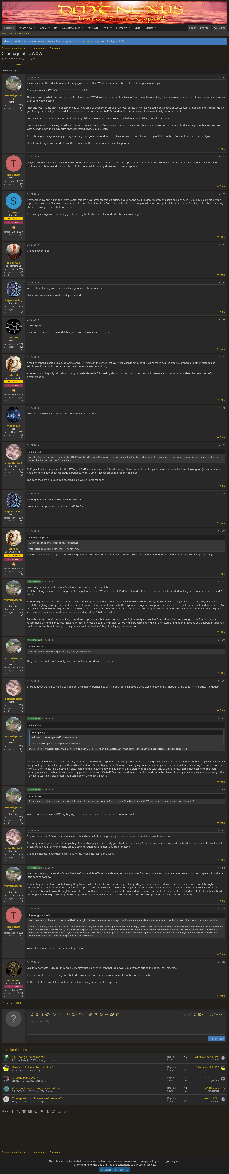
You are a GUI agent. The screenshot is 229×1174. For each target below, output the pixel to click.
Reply (222, 148)
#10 (223, 493)
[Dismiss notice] (224, 41)
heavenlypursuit (12, 58)
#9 (224, 445)
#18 (223, 867)
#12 (223, 581)
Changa (42, 1060)
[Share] (219, 77)
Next (18, 64)
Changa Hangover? (25, 1077)
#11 (223, 531)
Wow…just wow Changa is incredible (36, 1088)
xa (13, 1070)
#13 (223, 640)
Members (121, 27)
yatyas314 (16, 1080)
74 (22, 400)
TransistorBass (19, 1060)
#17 (223, 830)
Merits (149, 27)
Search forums (22, 33)
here (89, 41)
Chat (137, 27)
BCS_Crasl (16, 1101)
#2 (224, 156)
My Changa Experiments (28, 1057)
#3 (224, 194)
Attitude (93, 27)
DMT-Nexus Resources (67, 27)
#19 (223, 908)
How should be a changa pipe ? (32, 1067)
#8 (224, 408)
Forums (9, 27)
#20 (223, 962)
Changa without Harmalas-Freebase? (37, 1098)
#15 (223, 718)
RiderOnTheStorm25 (21, 1091)
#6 (224, 319)
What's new (25, 27)
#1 (224, 77)
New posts (7, 33)
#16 (223, 789)
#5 (224, 282)
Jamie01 (215, 1080)
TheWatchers (213, 1090)
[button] (34, 28)
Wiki (105, 27)
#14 (223, 681)
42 (22, 110)
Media (43, 27)
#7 (224, 357)
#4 (224, 244)
